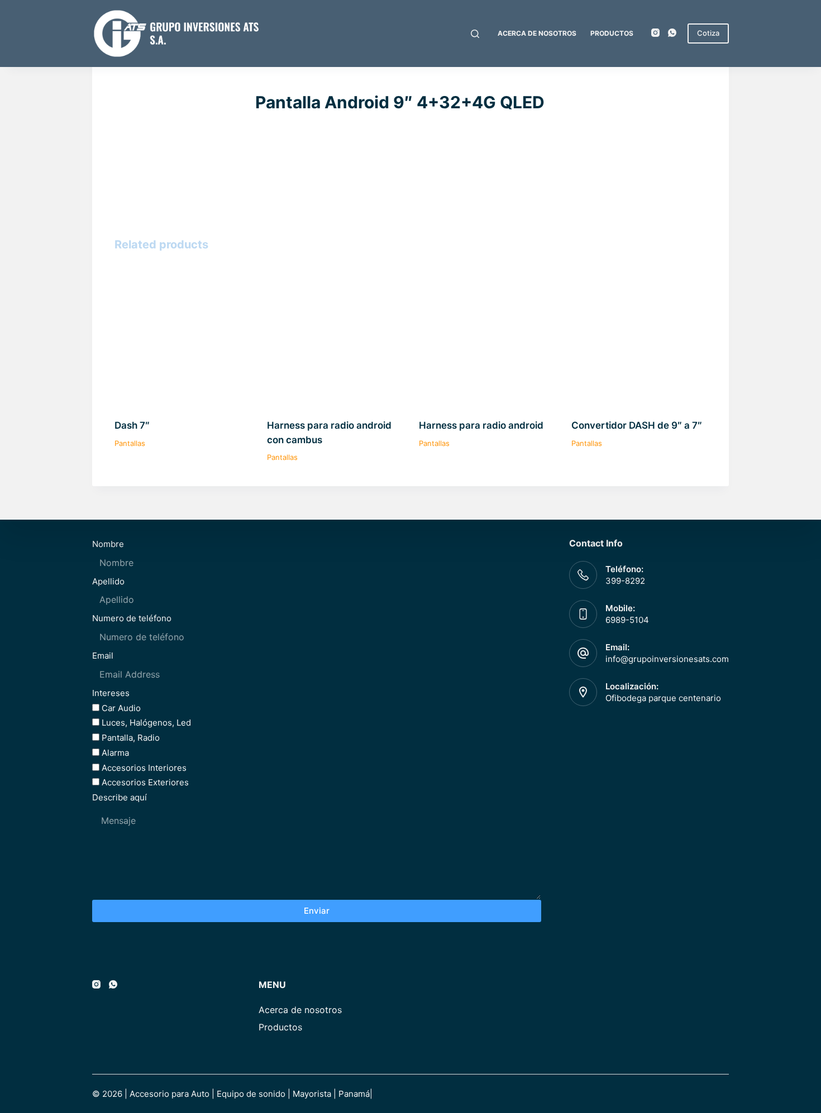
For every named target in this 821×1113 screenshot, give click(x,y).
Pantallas (129, 443)
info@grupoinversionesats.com (667, 659)
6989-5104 (627, 620)
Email (102, 655)
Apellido (108, 581)
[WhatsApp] (672, 32)
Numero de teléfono (131, 618)
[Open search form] (475, 34)
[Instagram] (655, 32)
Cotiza (708, 32)
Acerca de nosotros (537, 33)
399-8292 (625, 580)
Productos (611, 33)
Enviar (317, 910)
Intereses (111, 693)
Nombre (108, 544)
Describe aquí (119, 797)
